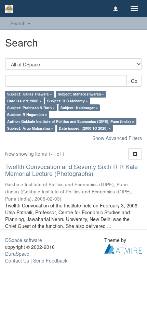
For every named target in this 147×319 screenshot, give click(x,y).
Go (134, 80)
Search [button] (18, 23)
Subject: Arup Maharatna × (30, 128)
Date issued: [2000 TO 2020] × (85, 128)
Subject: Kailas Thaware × (29, 94)
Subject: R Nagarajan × (27, 114)
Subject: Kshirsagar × (79, 107)
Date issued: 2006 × (24, 100)
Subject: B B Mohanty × (67, 100)
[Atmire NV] (123, 247)
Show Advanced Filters (117, 138)
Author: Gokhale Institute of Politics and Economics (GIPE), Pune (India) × (70, 121)
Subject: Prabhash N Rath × (31, 107)
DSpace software (23, 240)
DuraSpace (17, 253)
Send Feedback (50, 260)
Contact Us (17, 260)
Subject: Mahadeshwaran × (81, 94)
